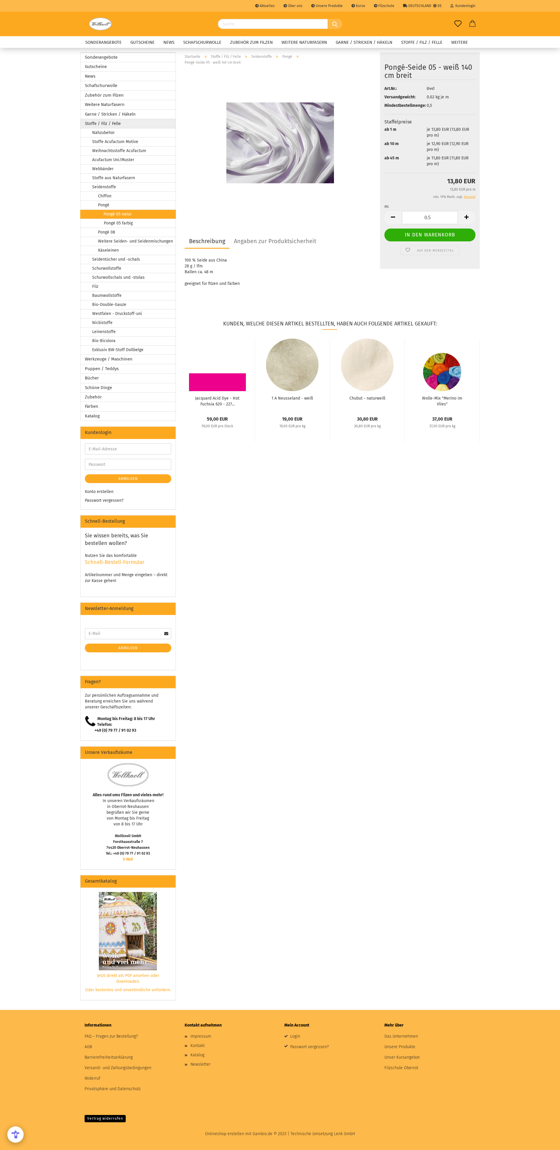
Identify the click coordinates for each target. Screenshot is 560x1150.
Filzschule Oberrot (401, 1067)
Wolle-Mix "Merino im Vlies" (442, 401)
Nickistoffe (102, 322)
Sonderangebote (103, 42)
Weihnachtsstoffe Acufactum (119, 150)
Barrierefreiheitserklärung (109, 1057)
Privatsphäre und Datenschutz (113, 1088)
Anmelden (128, 479)
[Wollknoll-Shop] (100, 24)
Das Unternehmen (401, 1036)
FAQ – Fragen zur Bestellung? (111, 1036)
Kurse (360, 6)
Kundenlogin (464, 6)
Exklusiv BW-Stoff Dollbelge (118, 349)
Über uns (294, 6)
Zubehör (93, 397)
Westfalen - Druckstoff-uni (117, 313)
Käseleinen (108, 250)
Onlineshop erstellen (224, 1133)
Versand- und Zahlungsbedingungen (118, 1067)
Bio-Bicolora (104, 340)
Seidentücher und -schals (116, 259)
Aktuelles (267, 6)
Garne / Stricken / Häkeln (364, 42)
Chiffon (104, 196)
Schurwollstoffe (106, 268)
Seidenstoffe (104, 186)
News (168, 42)
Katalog (92, 416)
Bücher (92, 378)
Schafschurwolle (202, 42)
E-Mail (128, 859)
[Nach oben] (544, 1141)
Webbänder (102, 168)
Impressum (200, 1036)
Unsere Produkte (329, 6)
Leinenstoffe (104, 331)
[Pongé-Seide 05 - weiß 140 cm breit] (280, 142)
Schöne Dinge (98, 387)
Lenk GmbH (344, 1133)
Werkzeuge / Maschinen (108, 359)
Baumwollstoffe (107, 295)
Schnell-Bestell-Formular (114, 562)
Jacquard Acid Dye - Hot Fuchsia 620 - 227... (217, 401)
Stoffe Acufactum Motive (115, 141)
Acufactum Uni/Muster (113, 159)
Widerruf (92, 1078)
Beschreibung (207, 241)
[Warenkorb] (472, 24)
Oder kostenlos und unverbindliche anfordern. (128, 989)
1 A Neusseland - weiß (292, 398)
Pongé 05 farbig (118, 223)
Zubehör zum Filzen (251, 42)
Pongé (103, 205)
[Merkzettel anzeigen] (458, 24)
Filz (95, 286)
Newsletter (200, 1064)
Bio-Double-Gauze (109, 304)
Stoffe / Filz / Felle (421, 42)
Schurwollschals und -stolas (118, 277)
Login (295, 1036)
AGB (88, 1046)
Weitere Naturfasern (304, 42)
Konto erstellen (99, 491)
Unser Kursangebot (402, 1057)
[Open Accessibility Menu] (15, 1134)
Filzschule (385, 6)
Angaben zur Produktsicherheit (275, 241)
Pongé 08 (106, 232)
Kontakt (197, 1045)
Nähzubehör (103, 132)
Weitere (459, 42)
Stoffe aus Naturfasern (113, 177)
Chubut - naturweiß (367, 398)
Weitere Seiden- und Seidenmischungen (135, 241)
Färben (91, 406)
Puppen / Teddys (102, 368)
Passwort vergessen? (104, 500)
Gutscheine (142, 42)
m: (386, 206)
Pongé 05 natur (118, 214)
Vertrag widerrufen (105, 1118)
